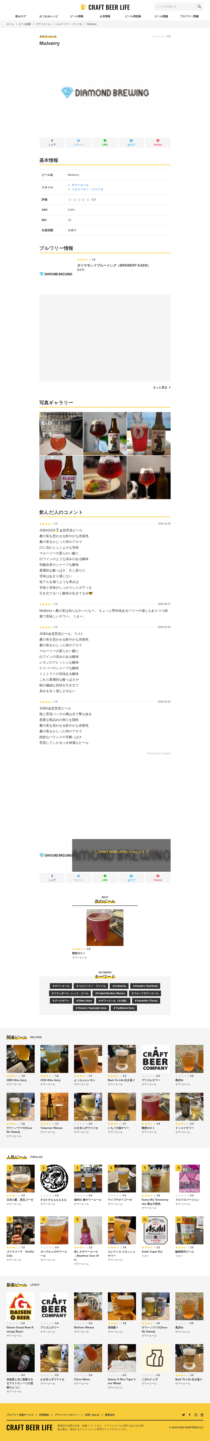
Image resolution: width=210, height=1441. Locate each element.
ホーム (10, 24)
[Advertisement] (105, 794)
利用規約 (44, 1414)
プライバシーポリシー (67, 1414)
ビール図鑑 (25, 24)
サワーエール (43, 24)
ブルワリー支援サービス (20, 1414)
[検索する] (199, 6)
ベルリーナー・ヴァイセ (68, 24)
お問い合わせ (92, 1414)
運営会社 (110, 1414)
